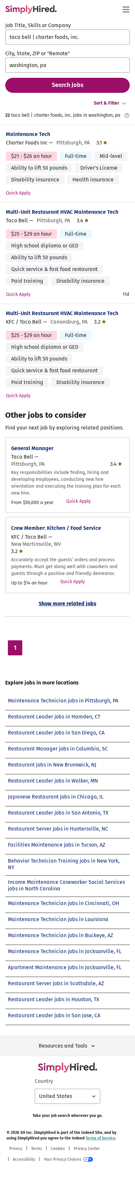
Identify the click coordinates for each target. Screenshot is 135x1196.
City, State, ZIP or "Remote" (37, 53)
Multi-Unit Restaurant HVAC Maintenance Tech (62, 212)
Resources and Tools (63, 1046)
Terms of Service (100, 1138)
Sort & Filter (106, 103)
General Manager (32, 448)
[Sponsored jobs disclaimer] (127, 115)
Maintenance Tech (28, 134)
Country (44, 1081)
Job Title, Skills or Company (38, 25)
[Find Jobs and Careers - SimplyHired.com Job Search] (31, 9)
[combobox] (67, 36)
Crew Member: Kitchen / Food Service (56, 528)
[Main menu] (126, 9)
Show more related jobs (67, 603)
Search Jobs (68, 85)
